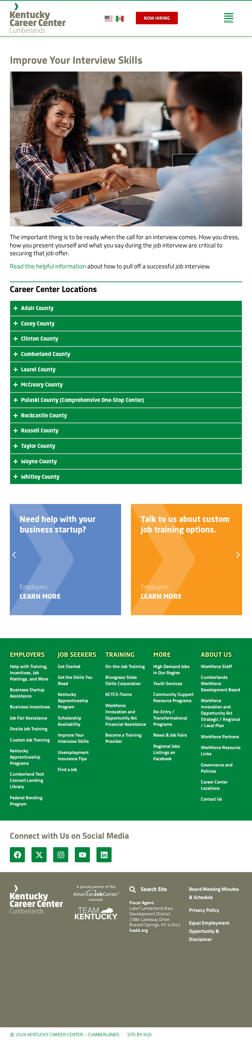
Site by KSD (139, 1034)
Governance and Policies (217, 767)
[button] (14, 555)
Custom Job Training (30, 739)
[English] (109, 18)
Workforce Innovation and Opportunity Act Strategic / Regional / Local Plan (220, 713)
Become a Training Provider (123, 737)
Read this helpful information (48, 266)
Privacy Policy (204, 910)
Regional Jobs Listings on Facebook (166, 752)
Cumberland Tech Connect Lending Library (27, 780)
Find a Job (67, 769)
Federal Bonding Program (26, 800)
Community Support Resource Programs (173, 697)
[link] (228, 18)
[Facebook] (17, 854)
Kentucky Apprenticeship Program (73, 700)
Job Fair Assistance (28, 717)
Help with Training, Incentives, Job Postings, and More (29, 672)
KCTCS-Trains (118, 694)
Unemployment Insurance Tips (73, 755)
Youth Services (167, 683)
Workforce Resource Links (221, 750)
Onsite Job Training (28, 728)
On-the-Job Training (125, 666)
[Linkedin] (104, 854)
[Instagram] (60, 854)
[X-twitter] (39, 854)
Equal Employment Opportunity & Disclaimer (209, 931)
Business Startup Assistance (27, 692)
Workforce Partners (220, 736)
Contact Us (211, 798)
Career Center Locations (214, 784)
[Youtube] (82, 854)
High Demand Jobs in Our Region (171, 669)
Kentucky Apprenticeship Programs (25, 756)
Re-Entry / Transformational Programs (170, 717)
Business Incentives (30, 706)
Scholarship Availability (69, 720)
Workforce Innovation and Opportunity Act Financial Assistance (125, 714)
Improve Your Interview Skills (73, 737)
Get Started (69, 666)
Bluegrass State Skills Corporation (123, 680)
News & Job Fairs (170, 734)
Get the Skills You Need (75, 680)
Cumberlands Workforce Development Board (220, 683)
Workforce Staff (216, 666)
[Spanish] (120, 18)
